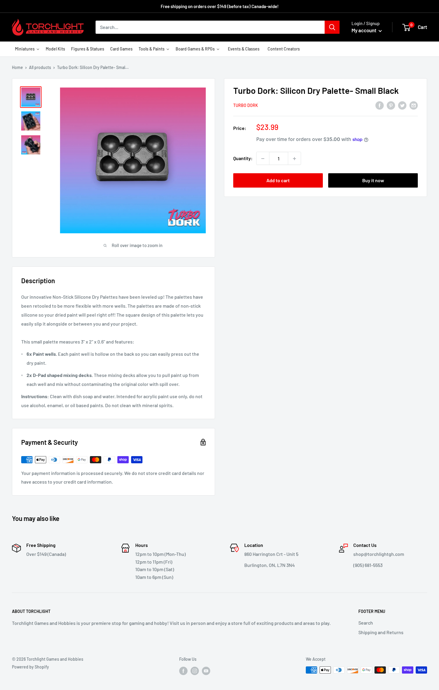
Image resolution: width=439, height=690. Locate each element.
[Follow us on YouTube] (206, 670)
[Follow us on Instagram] (195, 670)
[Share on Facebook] (379, 105)
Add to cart (278, 180)
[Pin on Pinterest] (391, 105)
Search (365, 622)
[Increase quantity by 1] (294, 158)
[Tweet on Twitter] (402, 105)
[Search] (332, 27)
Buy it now (373, 180)
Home (17, 67)
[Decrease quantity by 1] (263, 158)
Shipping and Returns (380, 632)
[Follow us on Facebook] (183, 670)
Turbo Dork (245, 105)
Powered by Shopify (30, 666)
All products (40, 67)
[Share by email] (413, 105)
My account (364, 30)
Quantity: (243, 158)
